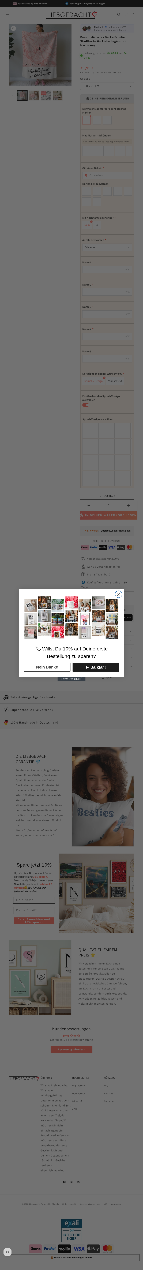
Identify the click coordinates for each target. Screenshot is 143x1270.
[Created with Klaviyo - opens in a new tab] (71, 679)
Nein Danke (47, 667)
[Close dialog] (118, 594)
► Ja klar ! (96, 667)
